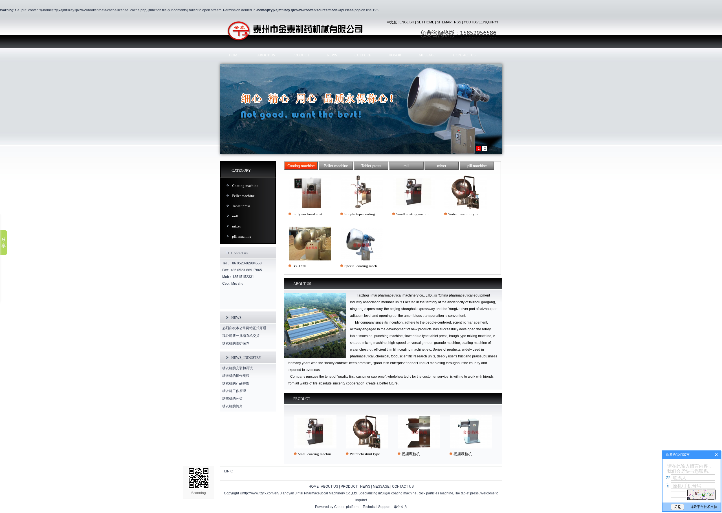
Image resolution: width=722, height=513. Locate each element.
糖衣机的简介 (232, 406)
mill (235, 216)
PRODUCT (300, 55)
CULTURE (363, 55)
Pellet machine (243, 196)
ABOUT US (266, 55)
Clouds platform (346, 507)
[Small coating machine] (413, 191)
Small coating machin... (414, 214)
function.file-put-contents (168, 10)
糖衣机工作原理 (234, 391)
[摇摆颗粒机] (408, 431)
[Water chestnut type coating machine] (465, 191)
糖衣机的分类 (232, 399)
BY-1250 (299, 266)
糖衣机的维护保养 (235, 343)
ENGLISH (406, 22)
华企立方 (400, 507)
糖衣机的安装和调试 (237, 368)
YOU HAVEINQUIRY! (481, 22)
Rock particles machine (435, 493)
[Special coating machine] (362, 243)
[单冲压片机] (361, 108)
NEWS (332, 55)
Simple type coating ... (361, 214)
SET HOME (425, 22)
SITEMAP (444, 22)
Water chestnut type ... (465, 214)
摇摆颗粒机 (400, 454)
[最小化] (716, 454)
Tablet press (241, 206)
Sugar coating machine (399, 493)
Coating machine (245, 185)
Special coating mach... (362, 266)
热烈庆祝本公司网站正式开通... (245, 328)
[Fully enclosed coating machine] (310, 191)
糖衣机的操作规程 (235, 376)
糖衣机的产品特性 (235, 383)
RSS (457, 22)
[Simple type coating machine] (362, 191)
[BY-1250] (310, 243)
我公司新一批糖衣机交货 (240, 336)
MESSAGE (427, 55)
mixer (236, 226)
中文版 (392, 22)
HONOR (395, 55)
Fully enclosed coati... (309, 214)
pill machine (241, 236)
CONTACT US (464, 55)
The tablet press (466, 493)
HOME (234, 55)
